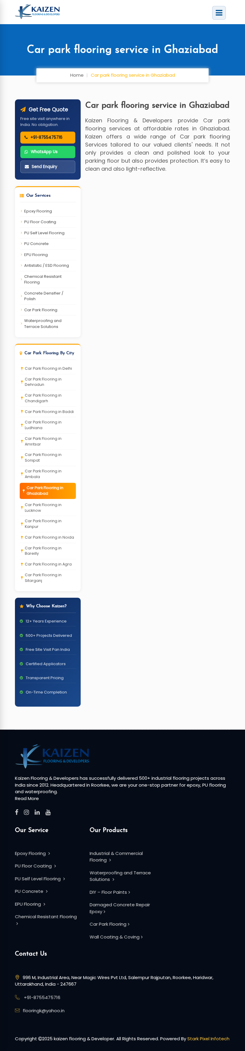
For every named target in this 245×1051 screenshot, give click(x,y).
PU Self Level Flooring (44, 233)
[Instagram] (26, 812)
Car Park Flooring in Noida (49, 537)
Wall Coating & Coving (115, 937)
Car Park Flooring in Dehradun (43, 382)
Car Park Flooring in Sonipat (43, 457)
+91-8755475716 (42, 997)
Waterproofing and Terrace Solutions (43, 323)
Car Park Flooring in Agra (48, 564)
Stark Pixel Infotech (208, 1038)
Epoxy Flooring (38, 211)
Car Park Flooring (40, 310)
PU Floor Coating (40, 222)
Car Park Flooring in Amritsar (43, 441)
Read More (27, 798)
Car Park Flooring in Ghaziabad (45, 490)
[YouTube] (47, 812)
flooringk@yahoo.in (44, 1010)
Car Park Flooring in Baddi (49, 411)
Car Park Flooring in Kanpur (43, 523)
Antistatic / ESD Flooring (46, 265)
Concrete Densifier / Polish (43, 296)
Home (77, 75)
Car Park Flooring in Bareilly (43, 550)
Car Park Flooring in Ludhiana (43, 425)
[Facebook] (16, 812)
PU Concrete (36, 243)
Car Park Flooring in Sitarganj (43, 577)
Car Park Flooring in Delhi (48, 368)
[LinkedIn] (37, 812)
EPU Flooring (36, 255)
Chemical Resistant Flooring (43, 279)
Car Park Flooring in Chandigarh (43, 398)
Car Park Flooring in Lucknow (43, 507)
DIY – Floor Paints (108, 892)
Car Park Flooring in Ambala (43, 474)
